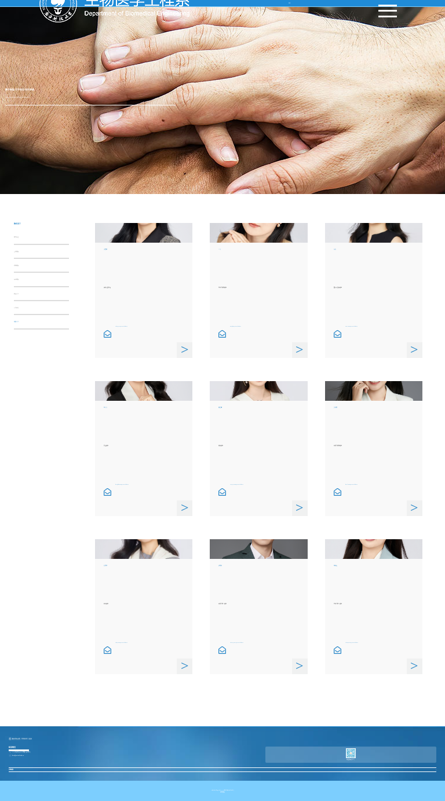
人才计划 (16, 307)
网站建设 (222, 791)
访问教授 (16, 265)
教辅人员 (16, 293)
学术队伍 (16, 236)
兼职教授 (16, 279)
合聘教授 (16, 251)
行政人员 (16, 321)
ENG (289, 2)
